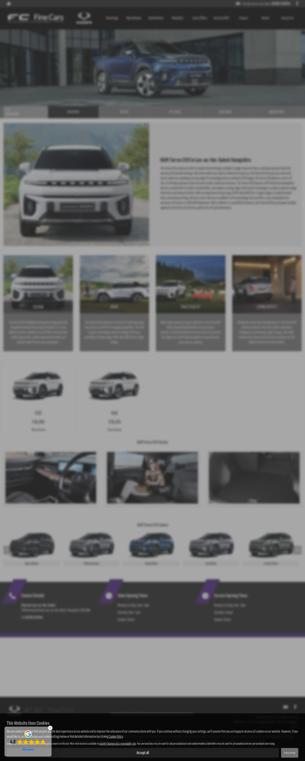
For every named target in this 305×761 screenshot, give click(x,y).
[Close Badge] (50, 728)
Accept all (143, 752)
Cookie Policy (116, 736)
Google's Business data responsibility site (117, 744)
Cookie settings (289, 753)
